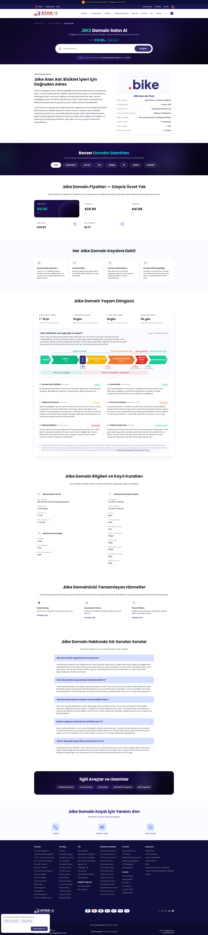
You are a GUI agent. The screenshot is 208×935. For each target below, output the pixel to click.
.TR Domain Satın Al (107, 891)
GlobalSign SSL (83, 867)
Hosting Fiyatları (65, 898)
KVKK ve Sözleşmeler (11, 921)
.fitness (135, 165)
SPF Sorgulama (127, 864)
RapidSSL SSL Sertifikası (86, 854)
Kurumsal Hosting (65, 854)
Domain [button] (84, 13)
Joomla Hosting (65, 891)
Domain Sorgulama (55, 23)
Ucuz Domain (96, 13)
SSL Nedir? (126, 883)
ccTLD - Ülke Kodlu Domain (44, 857)
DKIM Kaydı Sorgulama (130, 861)
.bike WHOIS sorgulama (122, 787)
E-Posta (144, 13)
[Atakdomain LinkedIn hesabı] (169, 911)
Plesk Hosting (64, 888)
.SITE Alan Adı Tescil (107, 884)
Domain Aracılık (40, 878)
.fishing (112, 165)
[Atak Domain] (46, 13)
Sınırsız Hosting (64, 874)
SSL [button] (151, 13)
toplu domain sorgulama (130, 691)
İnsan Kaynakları (151, 854)
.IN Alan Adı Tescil (106, 874)
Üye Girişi (158, 7)
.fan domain (103, 787)
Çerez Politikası (27, 921)
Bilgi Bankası (50, 7)
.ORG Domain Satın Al (108, 857)
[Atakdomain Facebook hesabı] (159, 911)
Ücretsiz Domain (40, 881)
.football (150, 165)
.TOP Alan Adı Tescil (107, 881)
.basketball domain (66, 787)
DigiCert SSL (82, 864)
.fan (99, 165)
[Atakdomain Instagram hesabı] (166, 911)
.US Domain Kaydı (106, 867)
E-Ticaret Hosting (65, 884)
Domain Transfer (40, 864)
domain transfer (98, 711)
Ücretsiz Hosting (65, 867)
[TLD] (171, 13)
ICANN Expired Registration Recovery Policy (132, 450)
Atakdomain (99, 925)
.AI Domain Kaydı (106, 861)
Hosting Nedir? (127, 879)
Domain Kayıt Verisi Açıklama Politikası (159, 871)
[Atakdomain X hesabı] (162, 911)
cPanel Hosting (64, 871)
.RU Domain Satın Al (107, 894)
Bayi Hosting (82, 889)
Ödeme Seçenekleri (152, 857)
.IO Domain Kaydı (106, 864)
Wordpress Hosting (121, 13)
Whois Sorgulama (40, 894)
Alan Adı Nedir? (127, 876)
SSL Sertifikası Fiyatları (86, 874)
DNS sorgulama (144, 787)
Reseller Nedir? (127, 893)
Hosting (62, 851)
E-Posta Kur (126, 854)
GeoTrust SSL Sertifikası (86, 861)
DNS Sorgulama (40, 888)
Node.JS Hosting (65, 881)
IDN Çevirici (38, 884)
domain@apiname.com (58, 933)
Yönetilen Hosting (65, 864)
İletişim (148, 874)
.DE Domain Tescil (106, 871)
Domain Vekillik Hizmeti (42, 898)
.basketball (71, 165)
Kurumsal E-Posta (129, 851)
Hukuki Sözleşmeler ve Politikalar (157, 867)
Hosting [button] (107, 13)
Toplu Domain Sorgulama (43, 854)
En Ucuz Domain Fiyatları (43, 871)
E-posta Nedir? (127, 889)
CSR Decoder (83, 878)
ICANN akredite (96, 932)
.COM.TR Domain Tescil (109, 888)
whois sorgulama (143, 711)
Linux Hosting (64, 878)
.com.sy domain (85, 787)
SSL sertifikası (109, 733)
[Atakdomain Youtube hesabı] (173, 911)
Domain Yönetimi (40, 867)
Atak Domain (39, 23)
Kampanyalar (147, 7)
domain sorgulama (83, 119)
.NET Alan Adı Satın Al (107, 854)
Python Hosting (65, 894)
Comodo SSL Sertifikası (86, 857)
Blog (58, 7)
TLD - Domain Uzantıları (43, 861)
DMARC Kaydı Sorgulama (131, 857)
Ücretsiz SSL (126, 886)
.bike (56, 165)
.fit (124, 165)
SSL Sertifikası (83, 851)
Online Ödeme (151, 861)
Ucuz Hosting (64, 861)
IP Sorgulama (39, 891)
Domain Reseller (84, 886)
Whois (159, 13)
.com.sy (86, 165)
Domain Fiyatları (40, 874)
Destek (166, 7)
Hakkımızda (149, 851)
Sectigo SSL (82, 871)
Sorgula (143, 48)
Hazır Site (134, 13)
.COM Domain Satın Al (108, 851)
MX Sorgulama (127, 867)
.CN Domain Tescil (107, 878)
